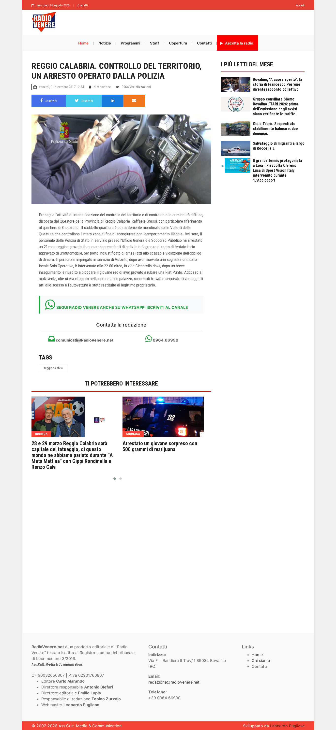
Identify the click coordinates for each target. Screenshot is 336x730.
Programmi (130, 43)
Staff (154, 43)
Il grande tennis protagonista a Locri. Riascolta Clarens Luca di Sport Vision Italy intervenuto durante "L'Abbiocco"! (277, 170)
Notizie (104, 43)
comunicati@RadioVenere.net (84, 340)
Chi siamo (261, 660)
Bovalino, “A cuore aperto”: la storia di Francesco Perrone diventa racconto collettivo (277, 84)
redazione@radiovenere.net (173, 682)
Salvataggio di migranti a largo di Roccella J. (279, 146)
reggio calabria (53, 368)
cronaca (133, 434)
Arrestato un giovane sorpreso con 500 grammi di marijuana (159, 446)
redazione (104, 87)
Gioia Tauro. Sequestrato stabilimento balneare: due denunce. (275, 128)
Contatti (82, 5)
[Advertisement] (182, 21)
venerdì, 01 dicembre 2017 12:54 (61, 87)
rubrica (41, 434)
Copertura (178, 43)
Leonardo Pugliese (287, 725)
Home (83, 43)
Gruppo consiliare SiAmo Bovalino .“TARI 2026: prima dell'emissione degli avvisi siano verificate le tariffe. (275, 106)
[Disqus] (121, 554)
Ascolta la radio (238, 43)
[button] (115, 478)
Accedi (300, 5)
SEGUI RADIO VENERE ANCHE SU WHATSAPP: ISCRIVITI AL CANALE (122, 307)
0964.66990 (165, 340)
